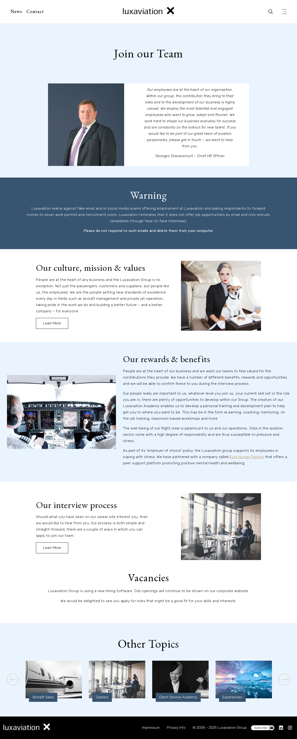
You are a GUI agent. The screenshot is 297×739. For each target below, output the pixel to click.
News (16, 11)
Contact (35, 11)
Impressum (151, 728)
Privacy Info (176, 728)
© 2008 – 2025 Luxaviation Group (220, 728)
